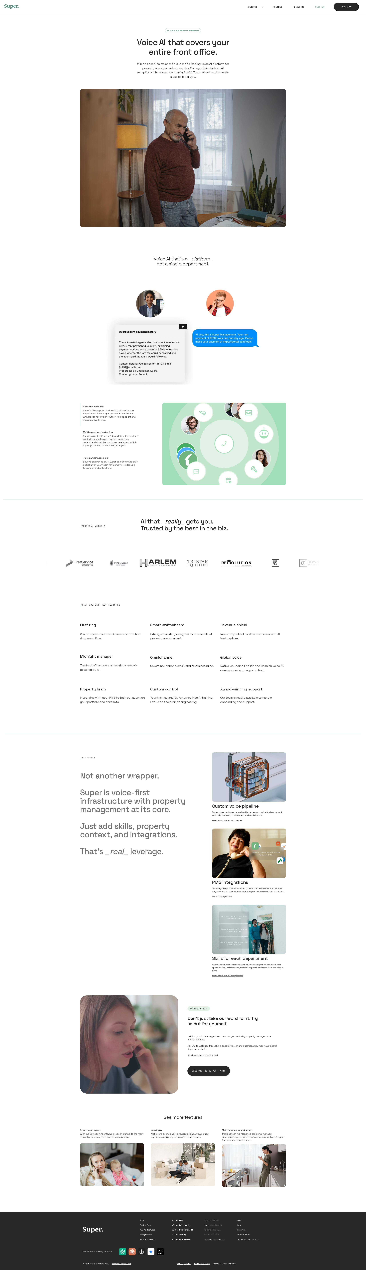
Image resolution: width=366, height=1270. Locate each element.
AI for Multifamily (181, 1225)
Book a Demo (145, 1225)
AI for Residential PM (182, 1230)
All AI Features (147, 1230)
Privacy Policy (184, 1264)
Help (239, 1225)
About (239, 1220)
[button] (254, 7)
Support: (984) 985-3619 (224, 1264)
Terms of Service (202, 1264)
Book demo (346, 7)
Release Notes (243, 1235)
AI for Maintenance (181, 1239)
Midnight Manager (212, 1230)
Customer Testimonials (214, 1239)
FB (252, 1239)
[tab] (111, 414)
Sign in (319, 7)
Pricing (277, 7)
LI (249, 1239)
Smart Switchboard (212, 1225)
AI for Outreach (147, 1239)
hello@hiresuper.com (121, 1264)
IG (256, 1239)
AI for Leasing (179, 1235)
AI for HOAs (177, 1220)
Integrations (146, 1235)
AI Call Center (211, 1220)
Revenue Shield (211, 1235)
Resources (298, 7)
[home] (11, 6)
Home (142, 1220)
